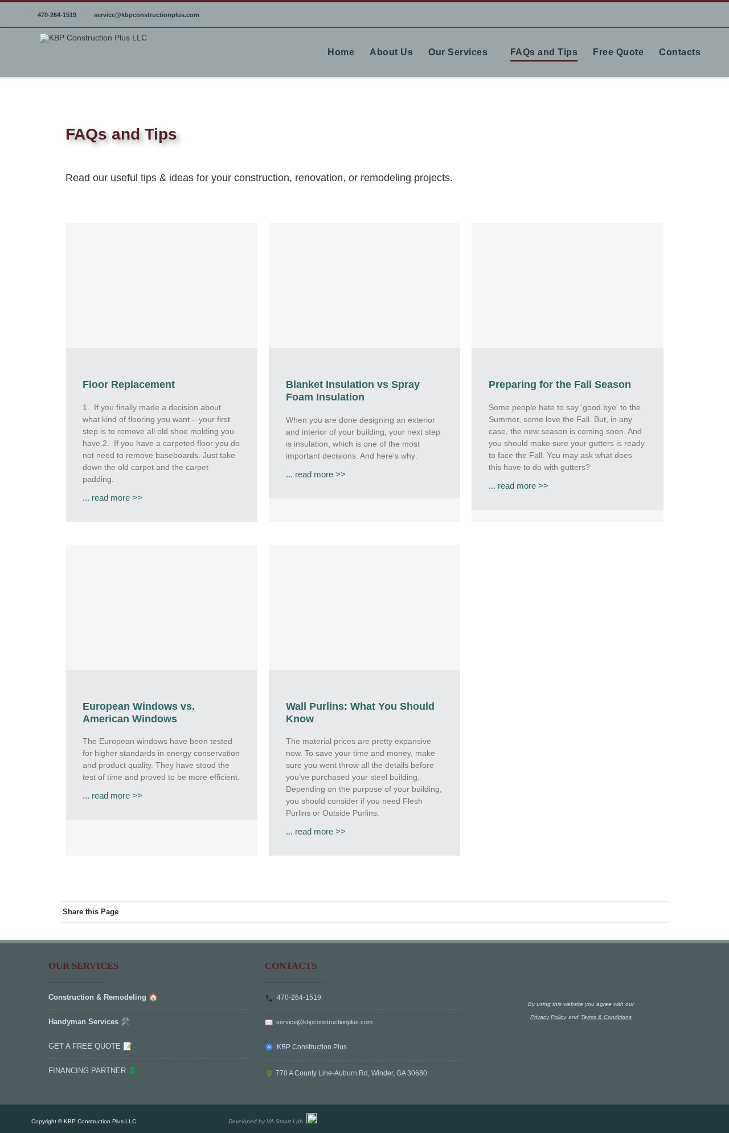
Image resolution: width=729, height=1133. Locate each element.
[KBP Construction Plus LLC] (90, 37)
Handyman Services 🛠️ (89, 1021)
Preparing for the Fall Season (560, 384)
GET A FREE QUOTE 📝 (90, 1046)
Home (340, 52)
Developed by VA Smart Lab (267, 1121)
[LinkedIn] (635, 912)
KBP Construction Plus (310, 1047)
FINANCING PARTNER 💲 (92, 1070)
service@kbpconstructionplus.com (145, 14)
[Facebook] (589, 912)
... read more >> (112, 497)
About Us (391, 52)
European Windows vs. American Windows (139, 713)
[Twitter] (612, 912)
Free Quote (618, 52)
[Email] (657, 912)
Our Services (458, 52)
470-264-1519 (56, 14)
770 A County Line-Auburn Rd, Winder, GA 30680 (350, 1073)
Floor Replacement (129, 384)
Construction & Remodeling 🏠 (103, 997)
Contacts (680, 52)
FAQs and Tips (544, 52)
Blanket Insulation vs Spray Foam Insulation (353, 391)
